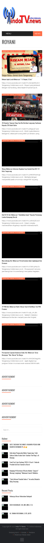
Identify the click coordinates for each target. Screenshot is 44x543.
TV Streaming (19, 51)
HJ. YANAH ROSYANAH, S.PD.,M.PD (20, 513)
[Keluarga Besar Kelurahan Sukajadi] (5, 498)
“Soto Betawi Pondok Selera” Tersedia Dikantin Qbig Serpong (25, 480)
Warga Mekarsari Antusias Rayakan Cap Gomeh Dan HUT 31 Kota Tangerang (20, 170)
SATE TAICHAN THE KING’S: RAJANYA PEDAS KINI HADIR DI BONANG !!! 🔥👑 (25, 445)
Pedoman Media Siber (23, 535)
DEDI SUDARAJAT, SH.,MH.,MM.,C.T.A (21, 505)
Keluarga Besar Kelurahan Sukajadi (21, 496)
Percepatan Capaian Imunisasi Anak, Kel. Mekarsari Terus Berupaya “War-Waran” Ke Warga (20, 353)
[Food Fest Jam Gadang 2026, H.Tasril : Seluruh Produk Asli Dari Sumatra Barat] (5, 464)
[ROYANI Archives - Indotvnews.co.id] (22, 15)
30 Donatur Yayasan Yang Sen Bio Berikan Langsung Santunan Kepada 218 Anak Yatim (21, 124)
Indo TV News (21, 526)
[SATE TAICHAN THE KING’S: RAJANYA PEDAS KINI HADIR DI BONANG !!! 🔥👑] (5, 447)
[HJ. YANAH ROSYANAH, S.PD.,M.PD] (5, 516)
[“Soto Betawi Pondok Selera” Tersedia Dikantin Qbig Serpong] (5, 481)
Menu (8, 34)
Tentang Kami (14, 532)
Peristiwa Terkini (8, 51)
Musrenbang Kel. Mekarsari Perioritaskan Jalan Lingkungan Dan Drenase (22, 261)
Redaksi (32, 532)
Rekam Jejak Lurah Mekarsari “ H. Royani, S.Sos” (17, 79)
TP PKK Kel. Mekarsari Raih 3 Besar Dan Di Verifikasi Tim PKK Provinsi (21, 307)
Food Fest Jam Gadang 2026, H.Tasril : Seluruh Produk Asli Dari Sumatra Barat (24, 463)
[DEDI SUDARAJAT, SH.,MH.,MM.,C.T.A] (5, 507)
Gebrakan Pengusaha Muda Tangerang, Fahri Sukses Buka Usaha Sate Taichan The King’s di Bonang (24, 455)
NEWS (37, 34)
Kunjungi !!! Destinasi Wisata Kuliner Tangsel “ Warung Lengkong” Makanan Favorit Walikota (24, 471)
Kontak (23, 532)
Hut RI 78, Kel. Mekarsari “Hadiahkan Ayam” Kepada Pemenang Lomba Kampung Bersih (22, 215)
